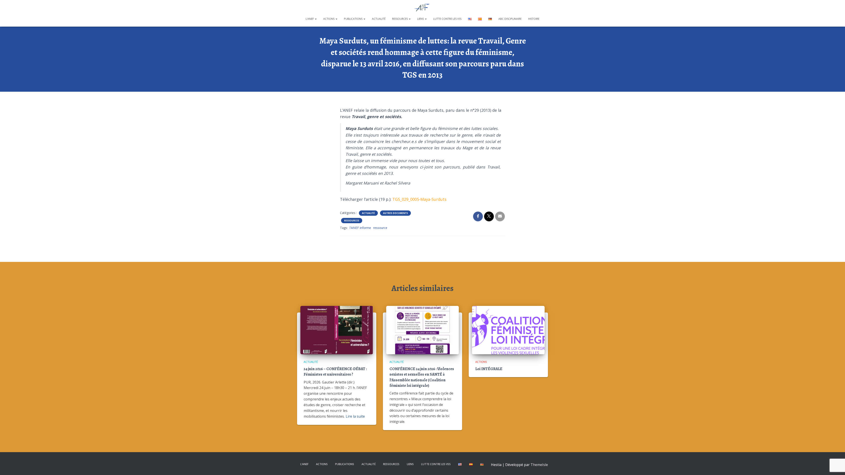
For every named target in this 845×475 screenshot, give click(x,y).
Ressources (400, 19)
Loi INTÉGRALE (488, 368)
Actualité (379, 19)
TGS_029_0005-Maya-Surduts (419, 199)
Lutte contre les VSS (447, 19)
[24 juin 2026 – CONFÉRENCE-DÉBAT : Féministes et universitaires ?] (336, 329)
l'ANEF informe (360, 228)
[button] (315, 19)
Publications (353, 19)
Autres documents (395, 213)
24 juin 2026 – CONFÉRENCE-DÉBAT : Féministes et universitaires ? (335, 371)
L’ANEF (310, 19)
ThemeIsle (539, 464)
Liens (420, 19)
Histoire (533, 19)
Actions (329, 19)
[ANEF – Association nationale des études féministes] (422, 7)
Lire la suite (355, 416)
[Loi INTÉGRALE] (508, 329)
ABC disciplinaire (510, 19)
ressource (380, 228)
